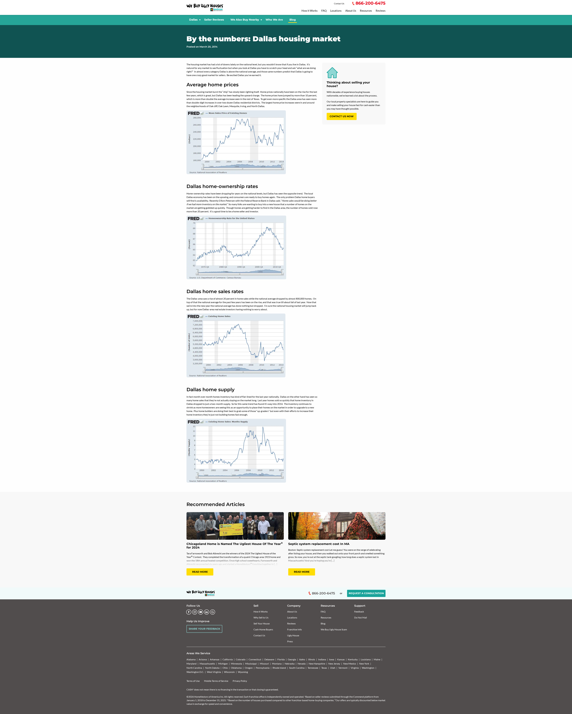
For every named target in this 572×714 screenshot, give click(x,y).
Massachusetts (207, 663)
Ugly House (293, 635)
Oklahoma (236, 667)
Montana (277, 663)
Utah (332, 667)
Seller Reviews (214, 19)
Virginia (355, 667)
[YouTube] (200, 612)
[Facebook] (188, 612)
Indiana (322, 659)
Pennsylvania (262, 667)
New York (364, 663)
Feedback (359, 611)
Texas (324, 667)
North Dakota (212, 667)
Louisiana (366, 659)
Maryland (191, 663)
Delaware (269, 659)
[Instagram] (194, 612)
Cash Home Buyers (263, 629)
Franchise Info (294, 629)
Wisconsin (229, 671)
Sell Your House (262, 623)
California (228, 659)
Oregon (249, 667)
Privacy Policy (240, 680)
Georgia (292, 659)
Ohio (225, 667)
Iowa (331, 659)
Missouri (264, 663)
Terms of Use (193, 680)
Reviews (381, 10)
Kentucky (353, 659)
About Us (350, 10)
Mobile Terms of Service (216, 680)
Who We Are (274, 19)
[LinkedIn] (206, 612)
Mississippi (251, 663)
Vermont (343, 667)
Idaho (302, 659)
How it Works (309, 10)
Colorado (240, 659)
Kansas (341, 659)
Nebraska (289, 663)
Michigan (223, 663)
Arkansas (214, 659)
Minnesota (236, 663)
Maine (377, 659)
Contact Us (339, 3)
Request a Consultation (366, 593)
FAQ (324, 10)
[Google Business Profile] (212, 612)
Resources (366, 10)
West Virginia (214, 671)
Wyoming (243, 671)
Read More (200, 571)
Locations (336, 10)
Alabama (191, 659)
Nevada (302, 663)
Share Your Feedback (204, 628)
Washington (368, 667)
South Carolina (296, 667)
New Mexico (349, 663)
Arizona (203, 659)
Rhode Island (279, 667)
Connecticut (255, 659)
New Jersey (334, 663)
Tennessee (313, 667)
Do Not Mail (360, 617)
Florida (281, 659)
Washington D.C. (195, 671)
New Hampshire (317, 663)
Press (290, 641)
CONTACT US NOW (342, 116)
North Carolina (194, 667)
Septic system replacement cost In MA (318, 544)
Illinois (311, 659)
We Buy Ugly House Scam (334, 629)
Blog (292, 19)
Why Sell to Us (261, 617)
